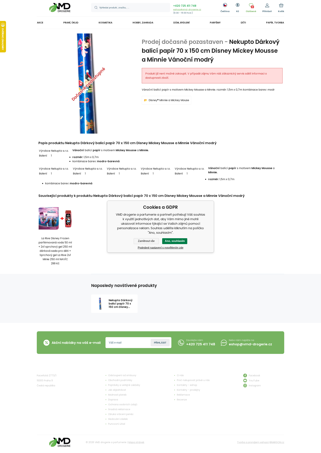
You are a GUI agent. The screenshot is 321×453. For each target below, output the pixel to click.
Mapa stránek (136, 442)
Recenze (182, 399)
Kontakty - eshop (187, 385)
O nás (180, 375)
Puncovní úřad (116, 424)
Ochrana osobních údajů (122, 404)
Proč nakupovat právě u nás (193, 380)
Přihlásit (160, 342)
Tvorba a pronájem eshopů (253, 442)
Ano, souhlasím (175, 241)
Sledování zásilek (118, 419)
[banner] (60, 9)
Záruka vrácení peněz (120, 414)
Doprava (113, 399)
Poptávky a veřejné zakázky (124, 385)
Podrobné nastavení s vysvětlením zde (160, 247)
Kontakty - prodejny (188, 390)
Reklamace (183, 394)
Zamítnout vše (146, 241)
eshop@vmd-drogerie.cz (187, 9)
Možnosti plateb (117, 394)
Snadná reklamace (119, 409)
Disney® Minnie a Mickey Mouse (169, 100)
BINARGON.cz (277, 442)
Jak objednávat (117, 390)
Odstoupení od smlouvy (122, 375)
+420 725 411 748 (184, 6)
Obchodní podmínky (120, 380)
